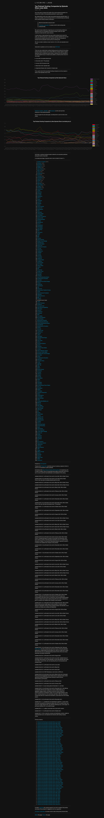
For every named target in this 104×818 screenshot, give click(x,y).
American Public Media (42, 352)
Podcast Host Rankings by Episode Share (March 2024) (49, 761)
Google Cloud (40, 271)
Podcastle (39, 280)
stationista (39, 437)
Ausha (38, 199)
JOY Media (39, 391)
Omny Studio (40, 169)
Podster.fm (39, 304)
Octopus (39, 238)
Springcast (39, 313)
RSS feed (58, 47)
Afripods (39, 456)
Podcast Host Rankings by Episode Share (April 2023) (48, 776)
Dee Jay (39, 386)
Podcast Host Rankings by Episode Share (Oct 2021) (48, 802)
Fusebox (39, 421)
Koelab (38, 434)
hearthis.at (39, 258)
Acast (38, 174)
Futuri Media (40, 228)
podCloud (39, 359)
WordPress (39, 284)
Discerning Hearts (41, 424)
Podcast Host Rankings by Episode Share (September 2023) (50, 769)
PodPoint (39, 310)
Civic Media (39, 316)
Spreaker (46, 110)
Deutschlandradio (41, 219)
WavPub (39, 402)
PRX (38, 235)
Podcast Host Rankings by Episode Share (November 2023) (50, 766)
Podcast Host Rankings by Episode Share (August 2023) (49, 771)
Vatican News (40, 265)
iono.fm (38, 223)
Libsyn (38, 171)
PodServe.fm (40, 251)
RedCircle (39, 192)
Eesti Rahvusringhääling (42, 307)
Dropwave (39, 435)
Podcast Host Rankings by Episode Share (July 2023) (48, 772)
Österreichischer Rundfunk (43, 293)
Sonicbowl (39, 272)
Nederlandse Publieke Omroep (44, 290)
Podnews (39, 454)
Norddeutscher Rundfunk (42, 278)
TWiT (38, 448)
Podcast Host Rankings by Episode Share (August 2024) (49, 753)
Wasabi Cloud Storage (42, 241)
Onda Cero (39, 288)
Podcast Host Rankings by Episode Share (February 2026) (49, 727)
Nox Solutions (40, 441)
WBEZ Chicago (40, 451)
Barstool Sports (40, 369)
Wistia (38, 394)
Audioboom (39, 196)
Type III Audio (40, 408)
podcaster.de (40, 222)
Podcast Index (44, 466)
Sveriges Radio (40, 259)
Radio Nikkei (40, 414)
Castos (38, 190)
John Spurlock (43, 463)
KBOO (38, 379)
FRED (38, 458)
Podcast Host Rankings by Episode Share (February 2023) (49, 779)
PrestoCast (39, 270)
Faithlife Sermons (41, 296)
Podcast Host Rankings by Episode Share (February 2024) (49, 762)
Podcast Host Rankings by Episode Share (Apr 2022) (48, 794)
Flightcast (39, 294)
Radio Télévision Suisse (42, 350)
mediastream (40, 285)
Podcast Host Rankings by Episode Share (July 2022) (48, 789)
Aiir (38, 440)
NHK (38, 314)
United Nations (40, 395)
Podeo (38, 291)
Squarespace (40, 209)
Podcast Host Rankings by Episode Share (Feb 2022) (48, 797)
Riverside (39, 187)
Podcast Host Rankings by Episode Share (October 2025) (49, 733)
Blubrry (38, 205)
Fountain (39, 372)
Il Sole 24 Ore (40, 330)
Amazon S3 (39, 208)
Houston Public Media (42, 347)
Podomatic (39, 212)
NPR (38, 231)
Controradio (39, 396)
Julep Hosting (40, 319)
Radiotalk (39, 274)
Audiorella (39, 371)
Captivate (39, 179)
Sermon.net (39, 245)
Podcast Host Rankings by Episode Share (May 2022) (48, 792)
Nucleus (39, 404)
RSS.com (39, 170)
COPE (38, 301)
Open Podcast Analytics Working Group (51, 470)
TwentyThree (40, 428)
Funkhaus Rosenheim (42, 392)
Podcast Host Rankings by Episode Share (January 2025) (49, 746)
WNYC (38, 368)
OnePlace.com (40, 242)
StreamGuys (40, 226)
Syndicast (39, 438)
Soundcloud (39, 177)
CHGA (38, 362)
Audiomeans (40, 189)
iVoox (38, 182)
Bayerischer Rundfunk (42, 320)
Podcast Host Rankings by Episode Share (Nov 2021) (48, 801)
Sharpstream (40, 225)
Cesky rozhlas (40, 213)
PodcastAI (39, 382)
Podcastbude (40, 324)
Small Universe (40, 206)
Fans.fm (39, 422)
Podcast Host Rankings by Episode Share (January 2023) (49, 781)
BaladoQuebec (40, 420)
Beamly (39, 453)
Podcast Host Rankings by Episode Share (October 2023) (49, 768)
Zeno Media (39, 378)
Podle (38, 399)
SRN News (39, 308)
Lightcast (39, 363)
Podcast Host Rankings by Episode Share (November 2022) (50, 784)
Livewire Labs (43, 3)
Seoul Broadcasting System (43, 277)
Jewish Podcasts (41, 303)
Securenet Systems (41, 343)
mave (38, 210)
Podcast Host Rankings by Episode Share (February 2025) (49, 745)
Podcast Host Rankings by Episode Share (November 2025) (50, 732)
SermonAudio (40, 262)
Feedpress (39, 261)
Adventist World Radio (42, 337)
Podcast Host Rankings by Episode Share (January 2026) (49, 729)
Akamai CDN (40, 218)
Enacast (39, 221)
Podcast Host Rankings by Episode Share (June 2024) (49, 756)
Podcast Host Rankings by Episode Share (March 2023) (49, 778)
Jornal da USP (40, 407)
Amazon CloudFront (41, 216)
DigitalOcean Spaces (41, 246)
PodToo (39, 415)
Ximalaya (39, 193)
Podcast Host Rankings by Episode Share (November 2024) (50, 749)
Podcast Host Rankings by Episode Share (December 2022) (50, 782)
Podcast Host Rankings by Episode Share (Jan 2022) (48, 798)
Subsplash (39, 200)
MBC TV (39, 297)
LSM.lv (38, 334)
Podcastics (39, 257)
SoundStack (40, 215)
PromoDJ (39, 255)
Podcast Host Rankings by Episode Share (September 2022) (50, 787)
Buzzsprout (52, 110)
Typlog (38, 450)
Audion (38, 356)
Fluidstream (39, 311)
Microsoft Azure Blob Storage (43, 281)
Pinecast (39, 248)
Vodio (38, 366)
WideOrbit (39, 183)
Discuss (44, 815)
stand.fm (39, 202)
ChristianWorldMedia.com (42, 401)
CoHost (39, 349)
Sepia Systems (40, 447)
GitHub (38, 342)
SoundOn (39, 195)
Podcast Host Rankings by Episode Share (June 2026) (49, 722)
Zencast (39, 333)
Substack (39, 203)
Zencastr (39, 329)
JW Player (39, 409)
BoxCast (39, 376)
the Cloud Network (41, 317)
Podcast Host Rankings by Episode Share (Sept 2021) (48, 804)
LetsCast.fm (39, 232)
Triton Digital (40, 184)
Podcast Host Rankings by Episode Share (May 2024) (48, 758)
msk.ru (38, 381)
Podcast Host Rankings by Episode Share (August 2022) (49, 788)
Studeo (38, 412)
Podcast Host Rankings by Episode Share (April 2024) (48, 759)
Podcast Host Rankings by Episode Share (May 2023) (48, 775)
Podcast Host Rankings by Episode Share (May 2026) (48, 723)
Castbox (39, 267)
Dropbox (39, 375)
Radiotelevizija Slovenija (42, 321)
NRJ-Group (39, 229)
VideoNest (39, 383)
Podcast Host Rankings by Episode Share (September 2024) (50, 752)
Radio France (38, 648)
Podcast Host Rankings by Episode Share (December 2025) (50, 730)
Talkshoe (39, 373)
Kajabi (38, 233)
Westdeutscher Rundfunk (42, 326)
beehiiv (38, 345)
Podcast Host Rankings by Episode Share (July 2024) (48, 755)
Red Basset (39, 388)
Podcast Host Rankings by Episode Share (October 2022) (49, 785)
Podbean (39, 167)
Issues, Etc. (39, 433)
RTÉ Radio (39, 264)
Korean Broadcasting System (43, 323)
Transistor (39, 176)
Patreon (39, 283)
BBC (38, 236)
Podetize (39, 298)
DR (38, 411)
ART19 (38, 197)
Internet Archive (40, 239)
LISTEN (39, 339)
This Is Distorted (40, 430)
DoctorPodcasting (41, 425)
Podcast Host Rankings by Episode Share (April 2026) (48, 725)
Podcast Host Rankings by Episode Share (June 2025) (49, 739)
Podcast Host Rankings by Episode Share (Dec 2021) (48, 800)
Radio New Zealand (41, 443)
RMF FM (39, 365)
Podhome (39, 346)
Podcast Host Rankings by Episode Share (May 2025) (48, 740)
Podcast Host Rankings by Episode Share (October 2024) (49, 750)
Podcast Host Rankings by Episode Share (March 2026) (49, 726)
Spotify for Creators (39, 110)
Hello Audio (39, 340)
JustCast (39, 445)
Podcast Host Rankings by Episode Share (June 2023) (49, 774)
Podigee (39, 186)
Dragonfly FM (40, 417)
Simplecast (39, 173)
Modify (36, 815)
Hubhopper (39, 336)
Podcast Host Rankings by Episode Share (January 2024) (49, 763)
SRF (38, 268)
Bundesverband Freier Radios (43, 385)
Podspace (39, 275)
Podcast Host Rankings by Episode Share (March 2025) (49, 743)
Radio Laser (40, 457)
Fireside (39, 254)
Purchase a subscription (44, 25)
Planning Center (40, 306)
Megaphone (39, 166)
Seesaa (39, 327)
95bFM (38, 389)
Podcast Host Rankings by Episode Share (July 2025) (48, 737)
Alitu (38, 287)
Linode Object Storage (42, 431)
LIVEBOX (39, 252)
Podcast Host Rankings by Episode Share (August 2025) (49, 736)
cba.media (39, 355)
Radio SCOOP (40, 398)
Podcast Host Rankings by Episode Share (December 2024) (50, 748)
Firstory (39, 180)
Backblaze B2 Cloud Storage (43, 353)
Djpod (38, 427)
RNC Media (39, 405)
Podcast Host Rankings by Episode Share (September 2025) (50, 735)
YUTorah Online (40, 360)
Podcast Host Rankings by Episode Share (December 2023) (50, 765)
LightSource (39, 332)
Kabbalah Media (40, 244)
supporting (41, 807)
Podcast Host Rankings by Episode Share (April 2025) (48, 742)
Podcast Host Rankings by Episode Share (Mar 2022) (48, 795)
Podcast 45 (39, 460)
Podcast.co (39, 249)
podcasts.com (40, 418)
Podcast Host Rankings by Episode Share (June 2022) (49, 791)
